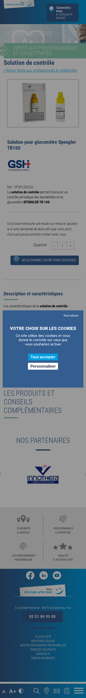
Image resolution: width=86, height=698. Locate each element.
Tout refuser (71, 315)
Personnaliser (43, 366)
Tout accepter (43, 357)
